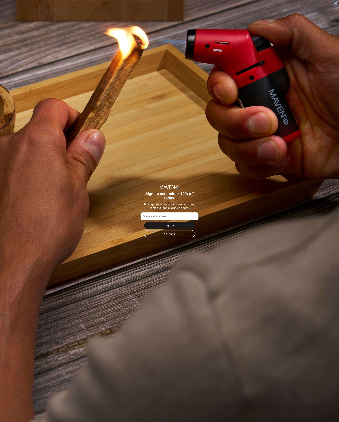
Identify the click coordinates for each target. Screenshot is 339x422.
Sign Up (169, 225)
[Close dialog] (335, 3)
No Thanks (169, 233)
